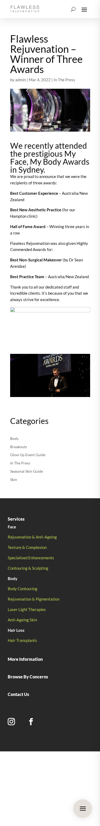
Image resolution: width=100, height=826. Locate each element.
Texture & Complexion (27, 547)
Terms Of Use (50, 801)
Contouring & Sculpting (28, 568)
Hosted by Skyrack (62, 785)
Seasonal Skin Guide (26, 471)
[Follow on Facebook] (31, 722)
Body (14, 438)
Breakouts (18, 446)
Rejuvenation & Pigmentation (33, 599)
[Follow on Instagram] (11, 722)
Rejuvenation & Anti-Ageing (32, 537)
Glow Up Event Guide (27, 454)
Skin (13, 479)
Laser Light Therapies (27, 609)
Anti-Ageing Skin (22, 619)
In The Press (64, 79)
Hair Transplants (22, 640)
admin (20, 79)
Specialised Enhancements (31, 557)
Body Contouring (22, 588)
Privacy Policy (23, 801)
